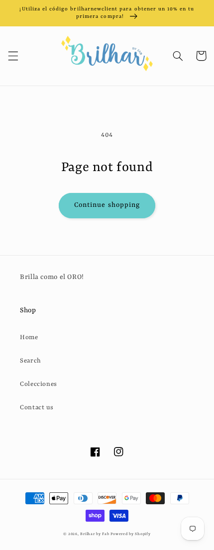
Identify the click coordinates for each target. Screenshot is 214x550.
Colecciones (38, 384)
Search (30, 361)
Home (29, 337)
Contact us (36, 407)
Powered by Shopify (130, 534)
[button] (12, 55)
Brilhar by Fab (94, 534)
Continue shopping (107, 205)
